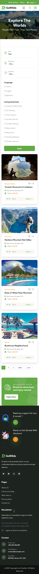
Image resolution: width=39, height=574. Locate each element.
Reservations (10, 128)
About (22, 2)
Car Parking (10, 110)
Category (11, 61)
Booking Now (13, 2)
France (8, 87)
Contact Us (6, 503)
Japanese (9, 95)
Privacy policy (7, 499)
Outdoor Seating (12, 124)
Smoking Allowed (12, 137)
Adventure (8, 237)
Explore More (11, 397)
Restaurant (10, 132)
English (8, 91)
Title (9, 51)
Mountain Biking (10, 184)
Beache (7, 342)
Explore (28, 199)
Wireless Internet (12, 141)
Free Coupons (11, 115)
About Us (5, 488)
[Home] (9, 8)
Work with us (6, 495)
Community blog (8, 491)
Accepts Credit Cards (14, 106)
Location (11, 71)
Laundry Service (12, 119)
